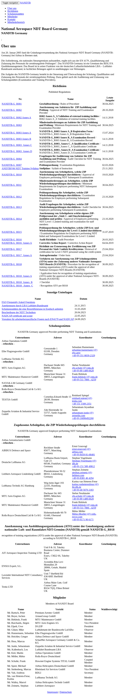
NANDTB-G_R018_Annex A (17, 276)
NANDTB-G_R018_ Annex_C (17, 285)
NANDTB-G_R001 (12, 103)
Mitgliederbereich (16, 22)
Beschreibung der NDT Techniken (19, 312)
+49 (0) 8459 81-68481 (83, 454)
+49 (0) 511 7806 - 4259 (84, 379)
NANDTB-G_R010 (12, 174)
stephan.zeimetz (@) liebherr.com (82, 474)
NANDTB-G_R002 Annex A (16, 117)
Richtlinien (12, 11)
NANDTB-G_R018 (12, 264)
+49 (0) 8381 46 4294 (83, 478)
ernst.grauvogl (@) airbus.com (81, 450)
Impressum (52, 692)
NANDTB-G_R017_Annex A (17, 255)
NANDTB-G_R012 (12, 196)
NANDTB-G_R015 (12, 232)
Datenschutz (66, 692)
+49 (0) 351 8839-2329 (83, 355)
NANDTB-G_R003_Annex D (17, 151)
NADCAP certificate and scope (17, 315)
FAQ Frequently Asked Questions (18, 302)
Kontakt (11, 19)
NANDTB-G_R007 (12, 165)
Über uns (11, 8)
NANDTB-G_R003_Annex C (17, 145)
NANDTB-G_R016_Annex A (17, 243)
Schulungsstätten (15, 14)
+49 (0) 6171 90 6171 (83, 519)
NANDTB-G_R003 (12, 125)
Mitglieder (12, 16)
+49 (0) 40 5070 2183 (83, 490)
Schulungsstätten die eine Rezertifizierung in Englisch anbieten (32, 309)
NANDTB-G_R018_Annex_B (17, 282)
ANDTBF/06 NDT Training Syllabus (20, 168)
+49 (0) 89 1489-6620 (83, 370)
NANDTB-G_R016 (12, 239)
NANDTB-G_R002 (12, 110)
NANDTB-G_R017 (12, 249)
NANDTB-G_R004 (12, 159)
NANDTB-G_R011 (12, 185)
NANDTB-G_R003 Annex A (16, 132)
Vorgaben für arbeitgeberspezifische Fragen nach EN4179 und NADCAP (38, 319)
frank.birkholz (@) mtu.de (85, 377)
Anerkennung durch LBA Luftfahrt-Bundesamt (25, 305)
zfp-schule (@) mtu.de (83, 368)
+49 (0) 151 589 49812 (83, 466)
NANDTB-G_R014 (12, 219)
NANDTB (25, 2)
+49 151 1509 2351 (81, 403)
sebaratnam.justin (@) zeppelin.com (82, 414)
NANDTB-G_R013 (12, 207)
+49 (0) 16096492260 (83, 418)
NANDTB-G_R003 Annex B (16, 139)
